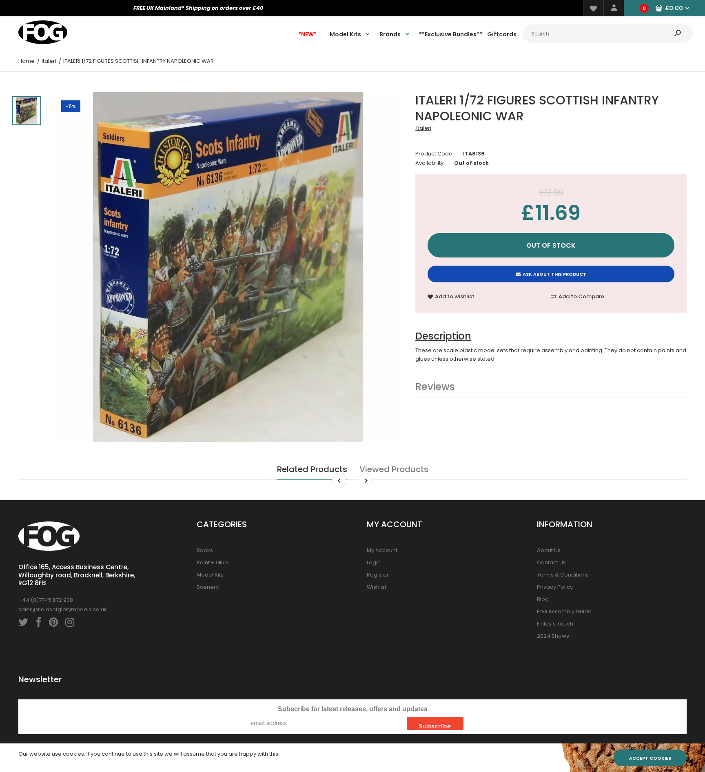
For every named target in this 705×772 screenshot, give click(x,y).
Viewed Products (393, 469)
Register (378, 575)
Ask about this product (554, 274)
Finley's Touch (555, 624)
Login (374, 562)
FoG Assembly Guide (564, 611)
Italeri (423, 128)
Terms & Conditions (563, 575)
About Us (549, 550)
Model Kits (210, 575)
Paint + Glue (212, 562)
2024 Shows (553, 636)
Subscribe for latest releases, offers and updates (353, 708)
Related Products (312, 469)
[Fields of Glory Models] (42, 42)
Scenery (208, 587)
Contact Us (551, 562)
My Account (382, 550)
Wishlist (376, 587)
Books (205, 550)
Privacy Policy (555, 587)
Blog (543, 599)
